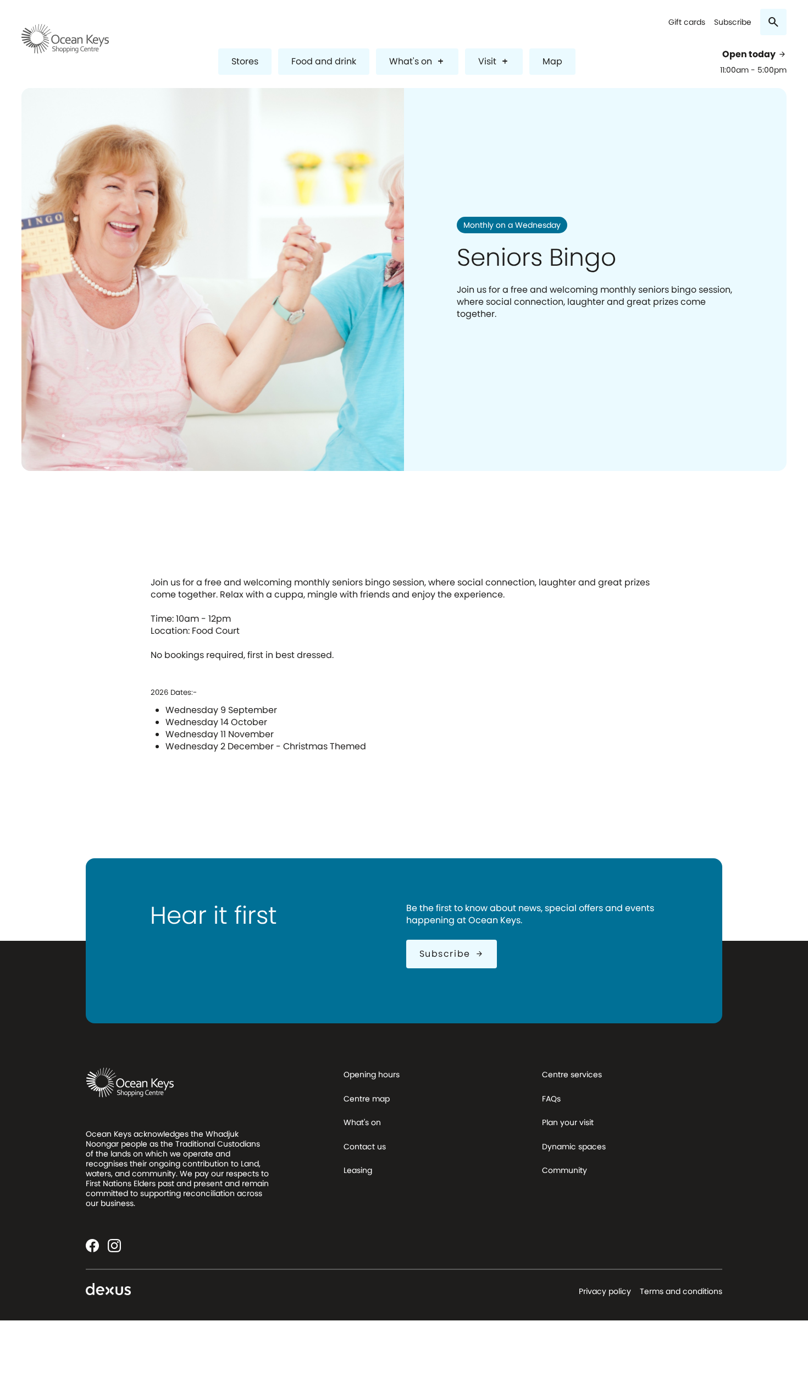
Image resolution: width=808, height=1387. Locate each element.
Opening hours (372, 1074)
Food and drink (323, 61)
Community (564, 1170)
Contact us (365, 1146)
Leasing (358, 1170)
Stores (244, 61)
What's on (417, 61)
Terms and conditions (681, 1291)
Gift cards (686, 22)
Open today (754, 54)
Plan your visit (568, 1122)
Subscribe (732, 22)
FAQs (551, 1098)
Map (552, 61)
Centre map (367, 1098)
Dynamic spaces (574, 1146)
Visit (494, 61)
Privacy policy (605, 1291)
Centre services (572, 1074)
